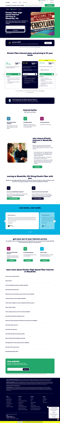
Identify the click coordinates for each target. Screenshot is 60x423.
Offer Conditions (33, 405)
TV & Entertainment (9, 403)
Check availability (37, 198)
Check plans (37, 166)
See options (11, 260)
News (31, 400)
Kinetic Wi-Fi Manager (9, 406)
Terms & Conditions (8, 33)
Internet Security (8, 400)
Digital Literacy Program (22, 408)
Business (44, 400)
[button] (39, 2)
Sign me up (26, 369)
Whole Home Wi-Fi (9, 399)
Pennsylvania (15, 9)
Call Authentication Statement (35, 409)
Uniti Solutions (45, 402)
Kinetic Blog (20, 403)
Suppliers (32, 403)
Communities (45, 399)
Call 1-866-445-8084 (13, 198)
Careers (32, 399)
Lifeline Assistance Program (22, 406)
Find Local (19, 399)
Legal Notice (17, 418)
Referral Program (21, 405)
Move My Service (21, 402)
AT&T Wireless (8, 402)
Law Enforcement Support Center (36, 408)
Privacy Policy (8, 418)
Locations (7, 9)
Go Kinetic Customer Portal (22, 400)
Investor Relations (33, 402)
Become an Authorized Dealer (22, 409)
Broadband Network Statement (35, 406)
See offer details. (41, 90)
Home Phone (8, 405)
